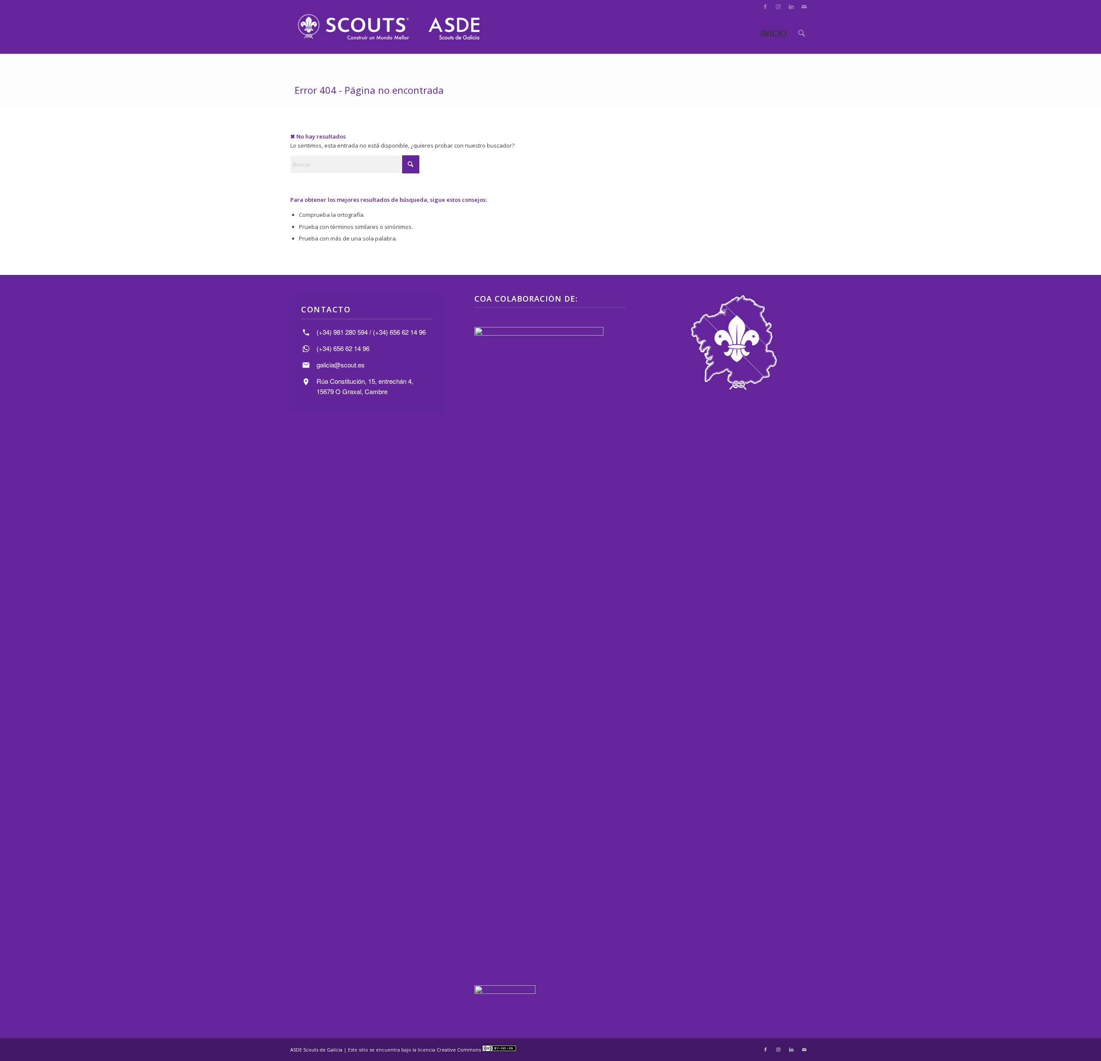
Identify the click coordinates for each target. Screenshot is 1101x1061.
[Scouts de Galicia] (388, 26)
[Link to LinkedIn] (791, 6)
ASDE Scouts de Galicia (316, 1049)
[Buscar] (802, 33)
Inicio (773, 33)
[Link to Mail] (804, 6)
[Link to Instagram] (778, 6)
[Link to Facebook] (765, 6)
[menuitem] (802, 33)
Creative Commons (459, 1049)
